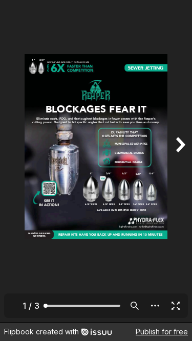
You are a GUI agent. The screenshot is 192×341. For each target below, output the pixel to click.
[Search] (134, 305)
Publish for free (162, 331)
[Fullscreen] (175, 305)
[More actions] (155, 305)
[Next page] (179, 161)
